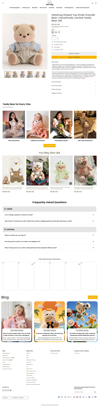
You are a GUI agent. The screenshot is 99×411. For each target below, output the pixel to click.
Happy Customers (6, 364)
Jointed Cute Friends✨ (7, 369)
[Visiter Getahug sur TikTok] (8, 391)
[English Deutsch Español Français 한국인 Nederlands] (7, 397)
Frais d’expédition (56, 26)
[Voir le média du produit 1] (8, 74)
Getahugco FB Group (30, 360)
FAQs (27, 355)
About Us (28, 353)
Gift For (3, 362)
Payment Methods (30, 373)
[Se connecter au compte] (92, 3)
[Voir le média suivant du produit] (46, 74)
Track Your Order (54, 353)
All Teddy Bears (49, 145)
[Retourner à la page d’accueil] (49, 3)
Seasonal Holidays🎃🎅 (7, 360)
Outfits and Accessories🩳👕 (8, 357)
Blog (27, 357)
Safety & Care (29, 369)
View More (92, 297)
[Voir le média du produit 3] (22, 74)
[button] (3, 3)
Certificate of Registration (31, 380)
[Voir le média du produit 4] (30, 74)
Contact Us (28, 362)
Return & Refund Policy (31, 371)
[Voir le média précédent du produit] (3, 74)
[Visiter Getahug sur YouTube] (11, 391)
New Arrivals (5, 355)
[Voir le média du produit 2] (15, 74)
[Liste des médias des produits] (24, 41)
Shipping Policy (29, 364)
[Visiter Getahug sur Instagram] (6, 391)
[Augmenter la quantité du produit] (58, 38)
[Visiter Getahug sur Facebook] (3, 391)
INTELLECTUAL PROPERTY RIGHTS (33, 384)
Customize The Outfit (30, 382)
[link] (15, 7)
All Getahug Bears (6, 353)
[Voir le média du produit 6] (44, 74)
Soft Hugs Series (5, 366)
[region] (25, 74)
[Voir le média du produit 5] (37, 74)
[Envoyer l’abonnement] (95, 392)
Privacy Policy (29, 375)
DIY (27, 366)
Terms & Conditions (30, 377)
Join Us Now (76, 353)
